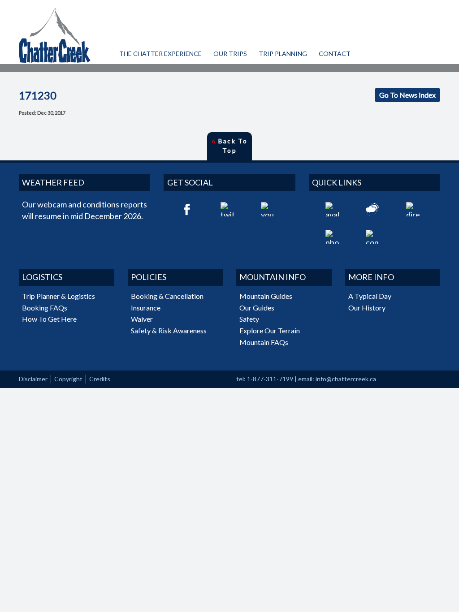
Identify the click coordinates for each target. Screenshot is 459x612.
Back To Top (229, 145)
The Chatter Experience (160, 53)
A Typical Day (369, 296)
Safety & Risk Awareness (169, 330)
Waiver (142, 319)
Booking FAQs (44, 307)
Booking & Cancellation (167, 296)
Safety (249, 319)
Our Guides (256, 307)
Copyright (68, 379)
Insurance (145, 307)
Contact (335, 53)
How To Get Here (49, 319)
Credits (99, 379)
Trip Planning (283, 53)
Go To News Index (407, 95)
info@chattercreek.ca (346, 379)
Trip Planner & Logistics (58, 296)
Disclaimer (33, 379)
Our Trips (230, 53)
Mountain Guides (265, 296)
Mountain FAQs (263, 342)
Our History (366, 307)
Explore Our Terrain (269, 330)
